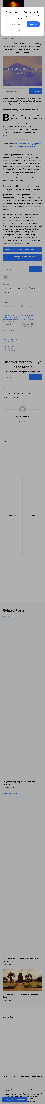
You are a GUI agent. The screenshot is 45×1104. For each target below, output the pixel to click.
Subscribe (33, 24)
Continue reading (22, 31)
